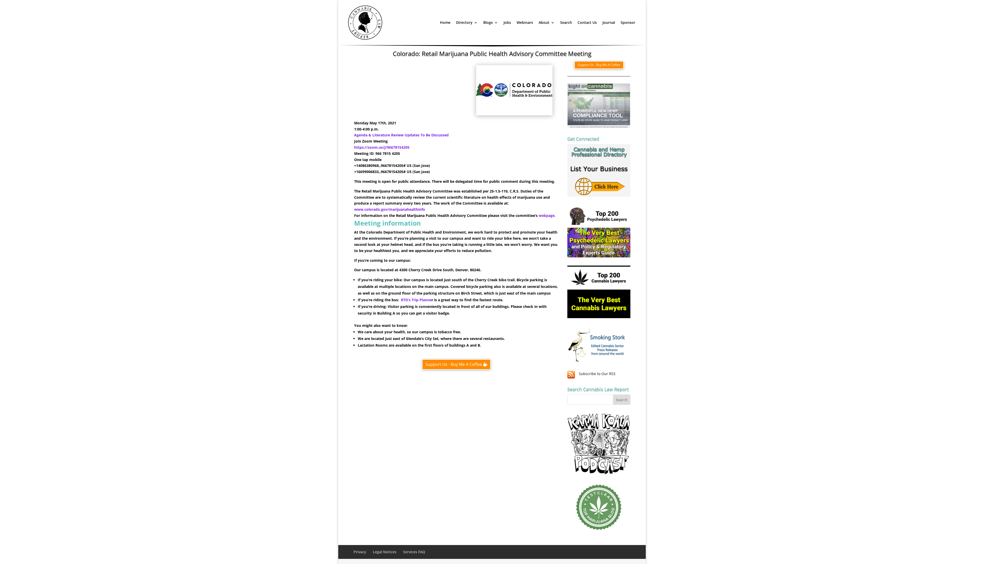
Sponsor (628, 22)
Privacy (360, 551)
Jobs (507, 22)
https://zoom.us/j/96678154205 (381, 147)
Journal (608, 22)
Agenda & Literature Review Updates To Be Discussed (401, 135)
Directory (464, 22)
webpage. (547, 215)
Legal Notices (384, 551)
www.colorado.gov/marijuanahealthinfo (389, 209)
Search (566, 22)
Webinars (525, 22)
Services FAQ (414, 551)
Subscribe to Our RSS (597, 373)
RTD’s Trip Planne (416, 299)
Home (445, 22)
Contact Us (587, 22)
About (544, 22)
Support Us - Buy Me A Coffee (453, 364)
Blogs (488, 22)
